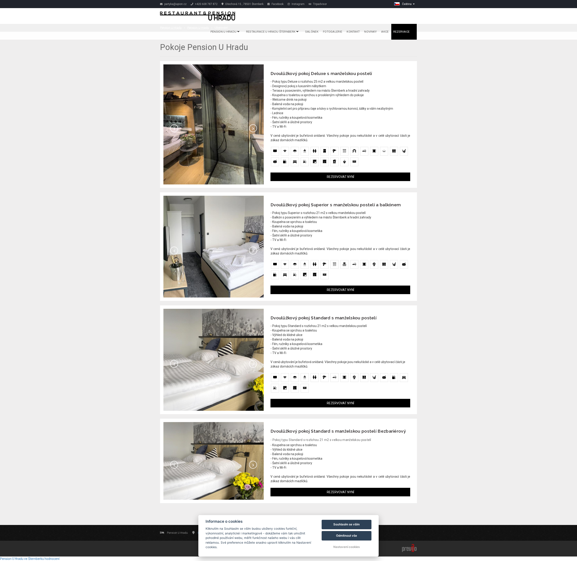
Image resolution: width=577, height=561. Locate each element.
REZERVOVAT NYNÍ (340, 177)
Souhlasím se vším (346, 524)
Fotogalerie (332, 31)
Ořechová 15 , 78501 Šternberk (243, 4)
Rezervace (401, 31)
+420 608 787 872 (206, 4)
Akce (385, 31)
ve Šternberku (34, 559)
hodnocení (52, 559)
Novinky (370, 31)
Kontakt (353, 31)
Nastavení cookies (346, 547)
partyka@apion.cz (175, 4)
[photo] (213, 124)
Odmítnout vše (346, 535)
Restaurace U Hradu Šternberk (271, 31)
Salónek (311, 31)
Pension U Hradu (224, 31)
